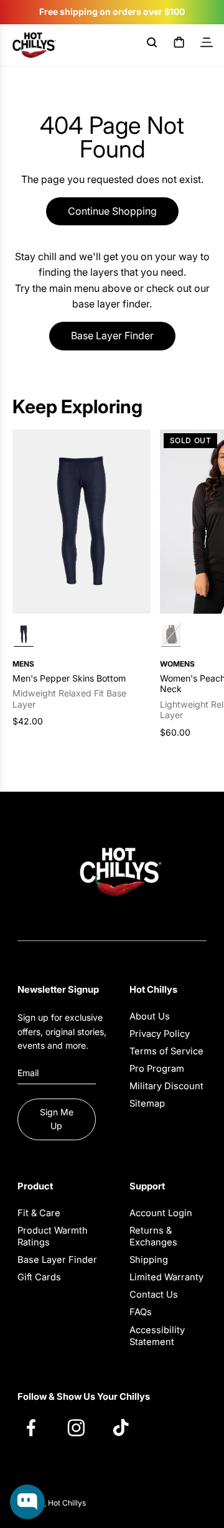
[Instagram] (82, 1427)
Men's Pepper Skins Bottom (69, 678)
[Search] (152, 45)
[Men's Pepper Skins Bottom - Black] (81, 521)
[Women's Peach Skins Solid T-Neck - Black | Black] (171, 636)
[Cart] (179, 45)
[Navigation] (206, 45)
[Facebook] (37, 1427)
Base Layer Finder (112, 335)
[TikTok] (127, 1427)
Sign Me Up (56, 1119)
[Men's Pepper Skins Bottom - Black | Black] (24, 636)
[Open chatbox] (27, 1501)
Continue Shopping (112, 211)
